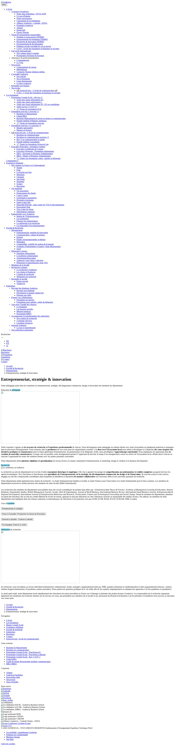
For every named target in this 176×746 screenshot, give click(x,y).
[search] (2, 337)
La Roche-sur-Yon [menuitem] (24, 172)
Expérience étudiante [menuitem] (14, 163)
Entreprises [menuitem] (10, 286)
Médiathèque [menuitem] (21, 69)
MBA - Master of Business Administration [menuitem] (33, 156)
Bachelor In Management (16, 648)
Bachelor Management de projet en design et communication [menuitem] (41, 118)
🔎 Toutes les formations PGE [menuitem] (28, 109)
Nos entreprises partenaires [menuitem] (22, 330)
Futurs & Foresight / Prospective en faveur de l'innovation (23, 514)
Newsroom (10, 679)
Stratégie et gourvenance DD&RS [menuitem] (30, 37)
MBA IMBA (11, 664)
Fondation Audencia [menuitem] (24, 25)
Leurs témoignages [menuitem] (24, 81)
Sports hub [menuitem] (20, 30)
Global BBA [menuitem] (21, 116)
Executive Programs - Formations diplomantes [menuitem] (35, 151)
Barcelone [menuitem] (20, 186)
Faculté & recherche (14, 630)
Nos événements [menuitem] (23, 79)
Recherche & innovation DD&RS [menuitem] (30, 42)
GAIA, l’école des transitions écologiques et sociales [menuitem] (37, 49)
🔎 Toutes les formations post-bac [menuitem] (30, 123)
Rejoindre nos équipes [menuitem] (20, 86)
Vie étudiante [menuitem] (16, 188)
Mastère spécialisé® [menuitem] (24, 128)
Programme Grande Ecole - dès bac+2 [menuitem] (26, 97)
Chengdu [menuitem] (20, 177)
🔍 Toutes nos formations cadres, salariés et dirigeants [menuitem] (38, 158)
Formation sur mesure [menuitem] (25, 300)
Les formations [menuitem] (12, 95)
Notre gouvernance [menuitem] (24, 18)
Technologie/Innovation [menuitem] (26, 258)
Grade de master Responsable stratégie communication (28, 661)
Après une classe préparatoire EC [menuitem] (30, 100)
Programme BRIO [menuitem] (23, 314)
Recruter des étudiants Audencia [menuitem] (24, 288)
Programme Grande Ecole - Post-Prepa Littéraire (26, 655)
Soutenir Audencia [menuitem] (18, 325)
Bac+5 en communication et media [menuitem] (30, 139)
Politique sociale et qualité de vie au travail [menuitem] (33, 46)
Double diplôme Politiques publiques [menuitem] (31, 121)
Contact (9, 636)
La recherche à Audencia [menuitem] (26, 270)
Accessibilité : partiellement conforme (21, 732)
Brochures (10, 634)
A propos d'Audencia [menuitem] (20, 11)
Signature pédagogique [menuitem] (25, 253)
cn (7, 346)
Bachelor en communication (17, 650)
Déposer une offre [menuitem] (23, 295)
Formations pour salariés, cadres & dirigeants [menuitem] (34, 302)
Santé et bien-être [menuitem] (23, 202)
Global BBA (11, 659)
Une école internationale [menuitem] (21, 51)
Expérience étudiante (14, 627)
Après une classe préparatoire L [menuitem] (29, 102)
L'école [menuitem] (9, 9)
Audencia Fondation (14, 675)
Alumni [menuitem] (19, 28)
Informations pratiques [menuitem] (25, 212)
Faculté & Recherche (14, 368)
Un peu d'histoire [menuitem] (23, 16)
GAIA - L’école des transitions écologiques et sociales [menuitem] (38, 93)
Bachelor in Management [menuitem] (26, 114)
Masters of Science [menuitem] (24, 130)
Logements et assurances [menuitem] (26, 198)
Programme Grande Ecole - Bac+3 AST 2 (23, 657)
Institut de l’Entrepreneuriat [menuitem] (27, 216)
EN (7, 343)
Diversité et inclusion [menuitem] (25, 200)
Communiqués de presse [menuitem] (26, 67)
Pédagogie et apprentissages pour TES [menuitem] (32, 263)
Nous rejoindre (12, 682)
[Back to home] (6, 2)
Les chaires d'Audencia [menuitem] (25, 272)
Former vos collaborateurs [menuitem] (21, 297)
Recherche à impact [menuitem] (19, 267)
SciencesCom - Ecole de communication (22, 639)
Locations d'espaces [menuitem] (24, 323)
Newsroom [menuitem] (15, 65)
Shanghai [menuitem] (20, 181)
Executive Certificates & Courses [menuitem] (29, 149)
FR (7, 341)
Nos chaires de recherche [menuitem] (26, 318)
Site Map (10, 739)
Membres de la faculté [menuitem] (20, 265)
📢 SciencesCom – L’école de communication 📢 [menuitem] (36, 90)
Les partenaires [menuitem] (22, 219)
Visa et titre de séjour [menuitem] (24, 209)
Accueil (9, 366)
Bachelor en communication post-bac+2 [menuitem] (32, 137)
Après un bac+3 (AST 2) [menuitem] (26, 107)
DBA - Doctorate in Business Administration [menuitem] (34, 154)
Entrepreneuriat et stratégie (12, 509)
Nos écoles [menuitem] (15, 88)
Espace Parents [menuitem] (22, 32)
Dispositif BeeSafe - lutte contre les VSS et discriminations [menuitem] (40, 205)
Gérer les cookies (8, 744)
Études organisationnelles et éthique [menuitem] (30, 239)
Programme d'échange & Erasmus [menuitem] (30, 55)
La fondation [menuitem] (21, 307)
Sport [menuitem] (18, 249)
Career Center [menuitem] (22, 195)
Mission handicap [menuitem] (23, 311)
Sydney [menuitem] (19, 184)
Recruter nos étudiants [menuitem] (25, 290)
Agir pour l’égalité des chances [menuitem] (23, 304)
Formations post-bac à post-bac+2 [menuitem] (25, 111)
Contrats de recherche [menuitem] (25, 274)
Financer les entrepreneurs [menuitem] (27, 221)
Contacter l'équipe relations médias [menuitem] (30, 72)
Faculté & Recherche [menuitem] (14, 228)
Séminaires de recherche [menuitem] (26, 277)
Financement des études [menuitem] (26, 193)
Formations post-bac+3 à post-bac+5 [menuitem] (26, 125)
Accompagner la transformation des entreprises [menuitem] (30, 316)
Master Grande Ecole (14, 625)
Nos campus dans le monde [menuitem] (27, 53)
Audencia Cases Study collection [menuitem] (29, 260)
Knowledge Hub (13, 677)
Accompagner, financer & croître (14, 525)
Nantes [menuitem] (19, 168)
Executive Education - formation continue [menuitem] (28, 147)
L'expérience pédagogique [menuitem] (27, 256)
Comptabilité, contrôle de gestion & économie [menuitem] (35, 244)
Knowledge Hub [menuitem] (23, 207)
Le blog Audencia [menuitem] (23, 83)
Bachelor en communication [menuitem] (27, 135)
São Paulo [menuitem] (20, 179)
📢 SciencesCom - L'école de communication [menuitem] (30, 133)
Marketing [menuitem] (20, 242)
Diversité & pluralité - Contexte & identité (17, 519)
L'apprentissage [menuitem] (22, 60)
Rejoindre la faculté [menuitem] (19, 279)
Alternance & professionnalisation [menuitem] (25, 58)
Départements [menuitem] (17, 230)
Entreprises (10, 632)
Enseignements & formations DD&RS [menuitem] (32, 39)
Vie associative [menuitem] (22, 191)
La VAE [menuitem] (19, 62)
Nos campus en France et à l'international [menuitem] (28, 165)
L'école (9, 620)
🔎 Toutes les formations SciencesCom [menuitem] (32, 144)
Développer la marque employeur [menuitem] (30, 293)
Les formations (12, 623)
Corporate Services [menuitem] (24, 321)
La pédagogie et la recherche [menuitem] (28, 223)
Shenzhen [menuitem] (20, 175)
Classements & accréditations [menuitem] (28, 21)
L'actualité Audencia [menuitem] (19, 74)
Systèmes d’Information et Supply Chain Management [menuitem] (38, 246)
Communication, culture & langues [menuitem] (30, 235)
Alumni (9, 673)
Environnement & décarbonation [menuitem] (29, 44)
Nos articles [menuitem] (21, 76)
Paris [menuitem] (18, 170)
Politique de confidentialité (17, 735)
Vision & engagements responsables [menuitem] (26, 35)
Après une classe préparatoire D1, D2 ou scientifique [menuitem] (37, 104)
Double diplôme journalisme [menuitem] (28, 142)
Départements (11, 371)
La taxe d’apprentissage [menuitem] (26, 328)
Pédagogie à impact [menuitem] (19, 251)
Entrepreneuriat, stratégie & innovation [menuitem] (32, 232)
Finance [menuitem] (19, 237)
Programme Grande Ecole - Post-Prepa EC (23, 652)
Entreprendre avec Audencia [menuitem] (22, 214)
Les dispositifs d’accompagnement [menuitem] (30, 226)
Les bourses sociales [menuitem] (24, 309)
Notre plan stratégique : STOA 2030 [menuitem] (31, 14)
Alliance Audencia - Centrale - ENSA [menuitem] (31, 23)
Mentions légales (13, 737)
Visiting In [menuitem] (20, 284)
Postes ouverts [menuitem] (22, 281)
